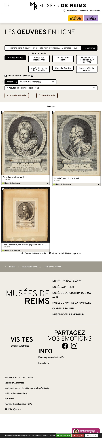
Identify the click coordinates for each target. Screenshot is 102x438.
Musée (91, 18)
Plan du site (9, 399)
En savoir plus (95, 11)
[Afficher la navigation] (6, 6)
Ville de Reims (11, 377)
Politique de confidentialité (16, 393)
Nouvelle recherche (18, 95)
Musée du (39, 69)
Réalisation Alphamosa (14, 383)
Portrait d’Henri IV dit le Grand (66, 178)
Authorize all (64, 435)
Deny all (78, 435)
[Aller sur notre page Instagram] (74, 346)
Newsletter (44, 363)
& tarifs (51, 357)
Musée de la (87, 60)
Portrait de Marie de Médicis (14, 177)
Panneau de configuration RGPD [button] (18, 404)
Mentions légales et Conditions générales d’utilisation (27, 388)
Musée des (75, 18)
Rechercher (89, 48)
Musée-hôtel (86, 69)
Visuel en (19, 75)
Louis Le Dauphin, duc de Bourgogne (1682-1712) (24, 245)
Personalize (91, 435)
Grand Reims (27, 377)
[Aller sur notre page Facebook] (65, 346)
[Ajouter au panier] (48, 113)
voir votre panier (48, 95)
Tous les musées (15, 58)
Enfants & (19, 345)
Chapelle (63, 68)
